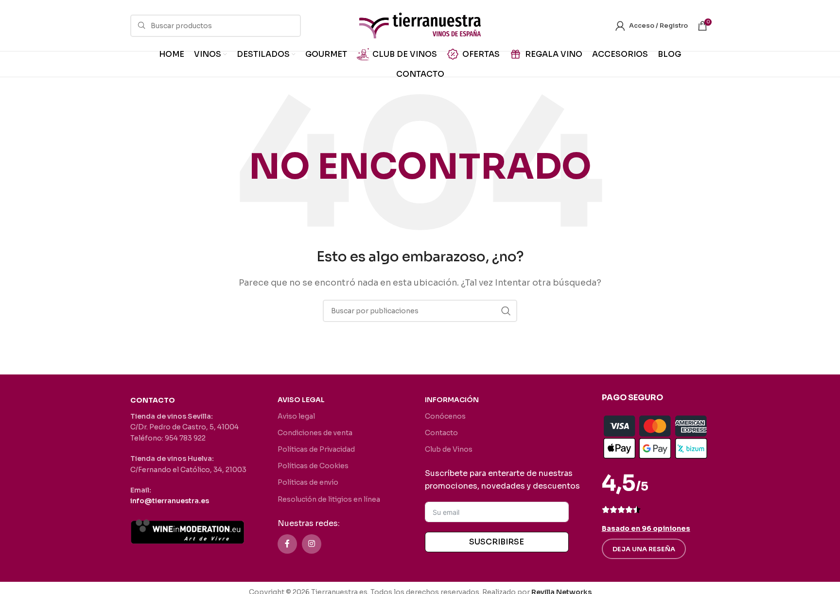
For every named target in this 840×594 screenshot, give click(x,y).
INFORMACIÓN (452, 399)
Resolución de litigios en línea (329, 499)
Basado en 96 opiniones (646, 528)
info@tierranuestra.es (169, 500)
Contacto (441, 432)
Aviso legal (296, 416)
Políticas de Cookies (313, 465)
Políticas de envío (308, 482)
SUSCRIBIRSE (496, 542)
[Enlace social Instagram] (311, 544)
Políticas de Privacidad (316, 449)
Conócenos (445, 416)
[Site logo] (420, 25)
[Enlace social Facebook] (287, 544)
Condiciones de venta (315, 432)
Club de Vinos (448, 449)
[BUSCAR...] (506, 311)
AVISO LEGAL (301, 399)
